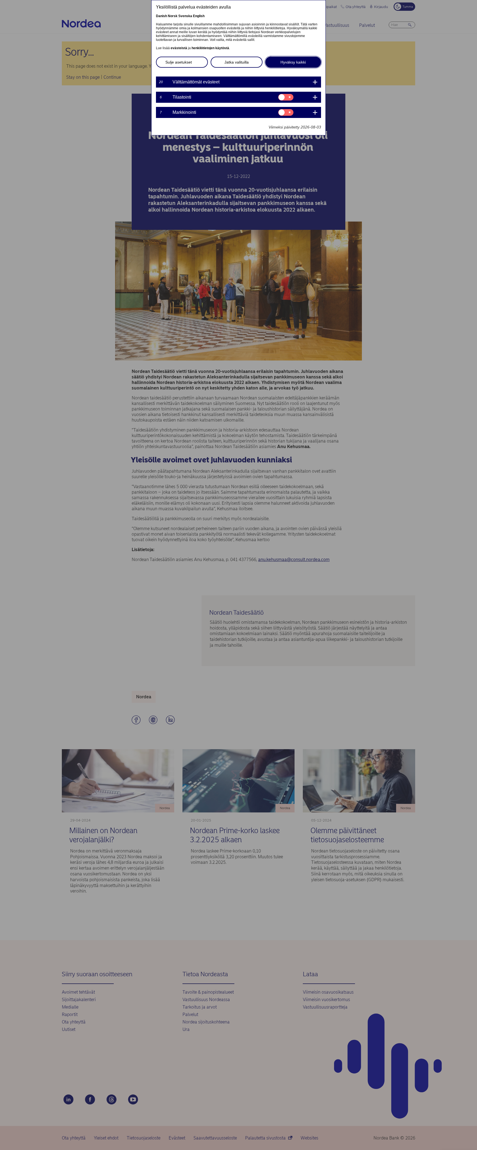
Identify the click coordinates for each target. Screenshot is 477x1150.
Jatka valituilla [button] (236, 62)
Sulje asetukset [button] (178, 62)
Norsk (172, 16)
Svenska (185, 16)
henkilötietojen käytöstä (210, 48)
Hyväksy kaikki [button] (293, 62)
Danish (161, 16)
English (199, 16)
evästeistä (179, 48)
